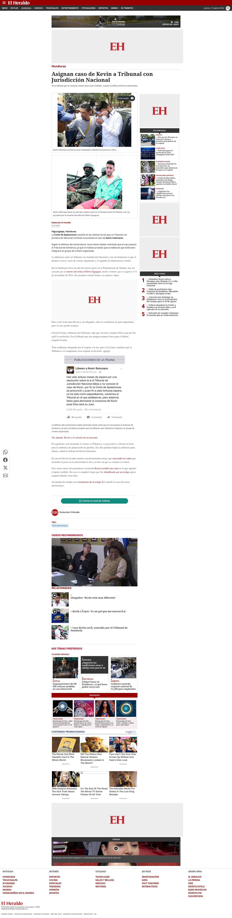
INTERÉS (54, 871)
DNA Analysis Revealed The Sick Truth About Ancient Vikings (64, 791)
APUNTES (54, 892)
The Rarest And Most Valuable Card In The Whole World (63, 757)
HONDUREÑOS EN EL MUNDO (18, 892)
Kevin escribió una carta (106, 468)
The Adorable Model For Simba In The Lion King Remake (122, 791)
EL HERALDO (195, 876)
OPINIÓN (54, 889)
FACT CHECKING (150, 883)
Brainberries (66, 764)
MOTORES (100, 886)
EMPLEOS (100, 883)
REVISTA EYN (195, 892)
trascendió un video (122, 458)
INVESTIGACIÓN (150, 876)
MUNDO (7, 889)
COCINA (53, 880)
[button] (5, 452)
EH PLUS (146, 871)
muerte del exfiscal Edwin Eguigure (83, 271)
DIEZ (190, 883)
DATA (144, 880)
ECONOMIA (9, 883)
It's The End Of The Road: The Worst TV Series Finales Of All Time (94, 791)
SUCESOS (7, 886)
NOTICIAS (8, 871)
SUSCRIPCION (195, 896)
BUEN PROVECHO (197, 889)
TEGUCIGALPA (10, 880)
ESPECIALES (55, 883)
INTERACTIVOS (149, 886)
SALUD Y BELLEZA (104, 880)
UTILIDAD (100, 871)
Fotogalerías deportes (165, 175)
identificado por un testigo (117, 471)
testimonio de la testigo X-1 (92, 481)
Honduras (86, 660)
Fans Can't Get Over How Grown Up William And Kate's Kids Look (122, 757)
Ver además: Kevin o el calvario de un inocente (75, 437)
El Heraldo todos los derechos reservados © (20, 907)
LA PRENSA (194, 880)
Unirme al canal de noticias (96, 501)
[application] (94, 562)
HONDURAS (9, 876)
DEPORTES (54, 876)
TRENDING (55, 886)
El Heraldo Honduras (60, 525)
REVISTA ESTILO (196, 886)
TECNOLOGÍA (102, 876)
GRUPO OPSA (195, 871)
